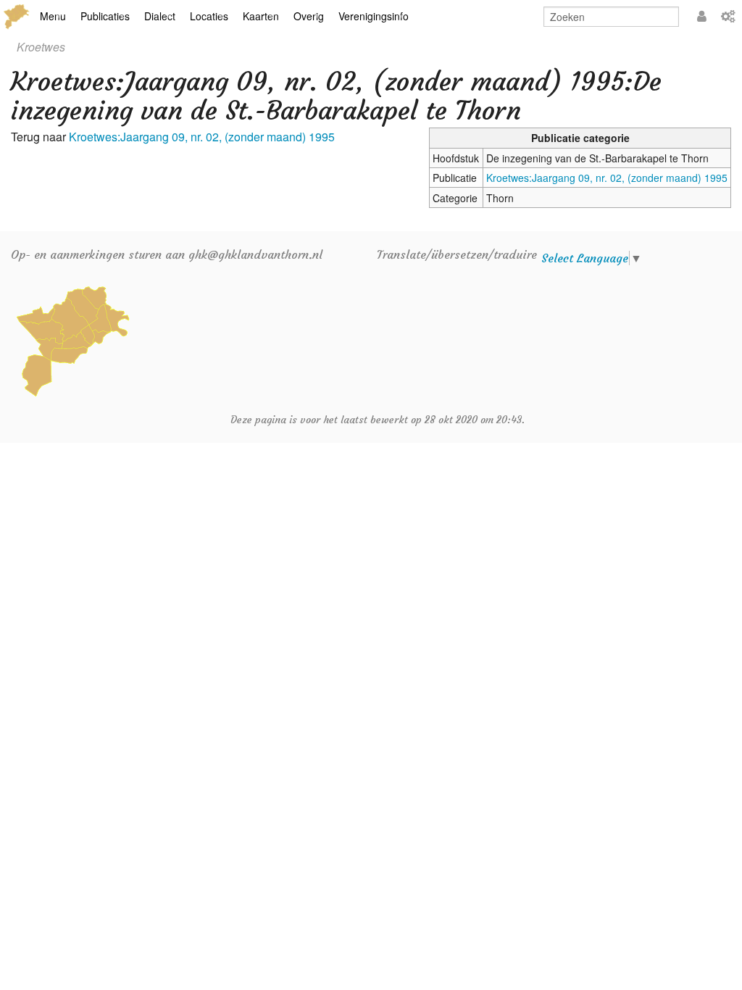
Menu (53, 16)
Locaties (209, 16)
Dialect (159, 16)
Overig (308, 16)
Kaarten (261, 16)
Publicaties (105, 16)
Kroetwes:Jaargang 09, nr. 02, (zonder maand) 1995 (607, 177)
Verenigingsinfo (373, 16)
